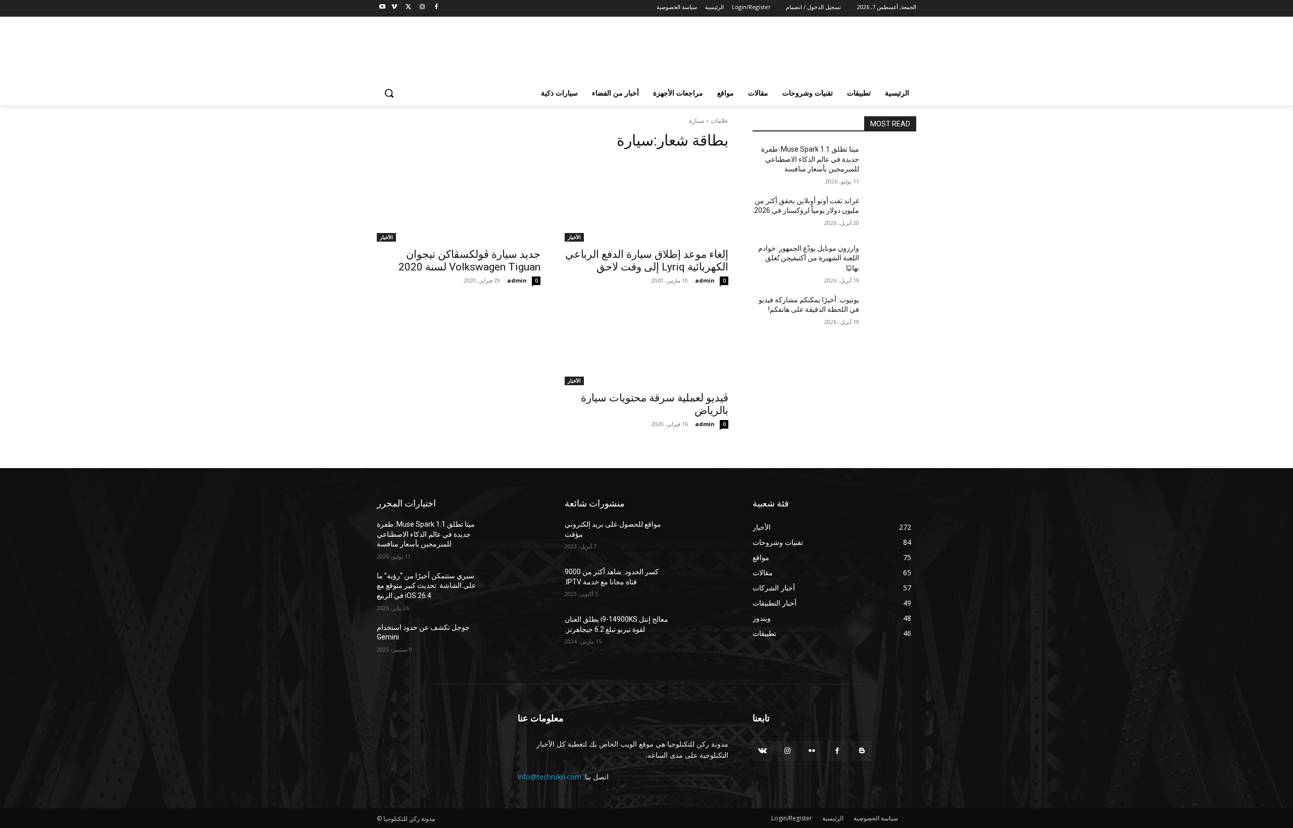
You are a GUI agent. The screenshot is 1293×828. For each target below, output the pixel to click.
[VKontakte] (762, 751)
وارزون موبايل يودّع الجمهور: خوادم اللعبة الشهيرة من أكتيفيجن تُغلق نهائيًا (808, 258)
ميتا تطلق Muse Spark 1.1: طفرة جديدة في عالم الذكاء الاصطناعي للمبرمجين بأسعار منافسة (810, 159)
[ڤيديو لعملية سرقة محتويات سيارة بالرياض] (646, 344)
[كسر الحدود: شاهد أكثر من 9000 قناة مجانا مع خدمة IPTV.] (703, 584)
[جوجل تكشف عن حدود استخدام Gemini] (515, 640)
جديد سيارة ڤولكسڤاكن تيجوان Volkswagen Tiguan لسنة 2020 (469, 260)
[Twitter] (408, 7)
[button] (389, 93)
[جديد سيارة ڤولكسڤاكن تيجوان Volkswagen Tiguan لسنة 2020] (458, 201)
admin (705, 280)
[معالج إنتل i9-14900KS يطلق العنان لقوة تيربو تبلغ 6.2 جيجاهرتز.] (703, 632)
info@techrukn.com (549, 776)
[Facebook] (436, 7)
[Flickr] (812, 751)
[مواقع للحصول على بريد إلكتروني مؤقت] (703, 537)
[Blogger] (862, 751)
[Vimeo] (394, 7)
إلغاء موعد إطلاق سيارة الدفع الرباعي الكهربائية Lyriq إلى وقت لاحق (646, 260)
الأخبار (574, 237)
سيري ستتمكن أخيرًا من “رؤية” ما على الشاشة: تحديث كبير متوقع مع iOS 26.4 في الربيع (426, 586)
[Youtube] (382, 7)
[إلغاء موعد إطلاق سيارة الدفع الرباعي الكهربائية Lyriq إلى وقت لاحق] (646, 201)
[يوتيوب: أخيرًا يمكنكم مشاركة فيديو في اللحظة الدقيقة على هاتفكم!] (891, 312)
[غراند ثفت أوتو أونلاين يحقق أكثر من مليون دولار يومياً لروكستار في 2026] (891, 213)
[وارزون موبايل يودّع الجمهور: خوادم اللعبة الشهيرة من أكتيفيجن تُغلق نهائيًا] (891, 261)
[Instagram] (422, 7)
